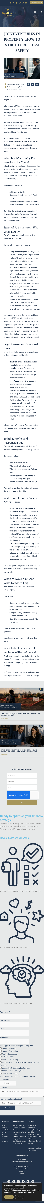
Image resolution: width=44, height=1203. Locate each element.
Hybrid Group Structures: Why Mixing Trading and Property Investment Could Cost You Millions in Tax (19, 750)
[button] (35, 11)
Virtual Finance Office (34, 1137)
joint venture (10, 166)
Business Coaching (33, 1134)
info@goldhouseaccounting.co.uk (22, 1162)
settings (31, 1192)
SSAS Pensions (32, 1139)
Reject (19, 1197)
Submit (7, 1108)
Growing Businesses (19, 1130)
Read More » (4, 718)
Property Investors (16, 90)
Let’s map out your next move (15, 672)
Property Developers (19, 1128)
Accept (9, 1197)
